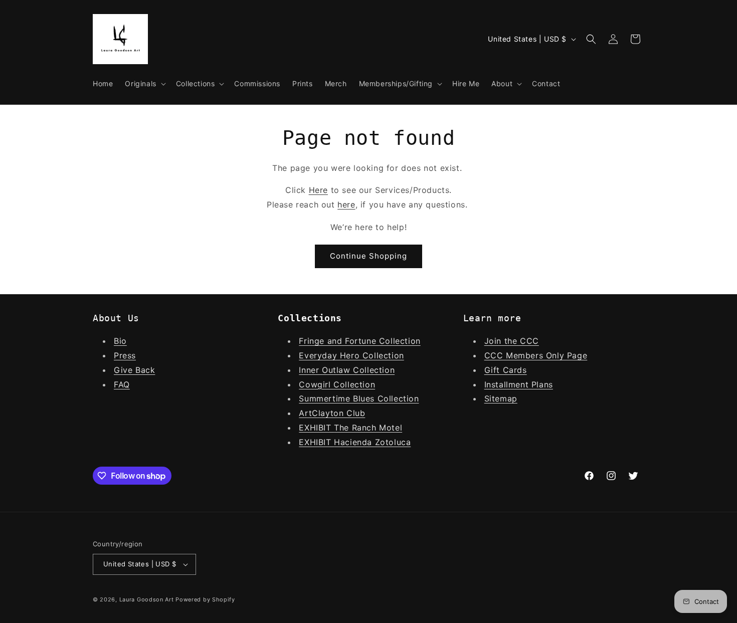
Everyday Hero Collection (351, 355)
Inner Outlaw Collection (347, 370)
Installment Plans (518, 384)
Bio (120, 341)
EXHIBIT (316, 428)
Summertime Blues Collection (359, 398)
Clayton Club (338, 413)
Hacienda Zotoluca (372, 442)
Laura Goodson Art (146, 599)
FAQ (122, 384)
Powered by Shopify (205, 599)
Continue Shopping (368, 256)
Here (318, 190)
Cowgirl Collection (337, 384)
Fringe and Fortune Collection (359, 341)
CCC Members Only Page (536, 355)
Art (305, 413)
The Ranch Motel (368, 428)
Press (125, 355)
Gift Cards (505, 370)
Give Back (134, 370)
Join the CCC (511, 341)
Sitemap (500, 398)
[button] (144, 83)
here (346, 204)
